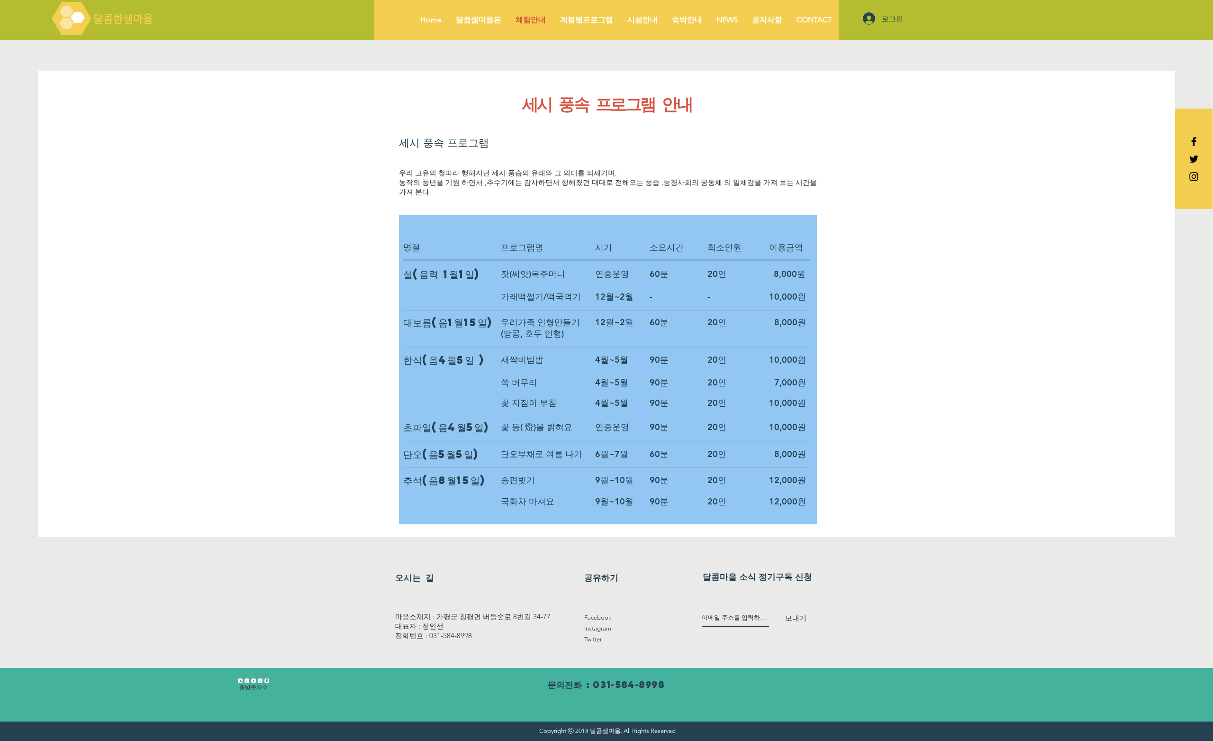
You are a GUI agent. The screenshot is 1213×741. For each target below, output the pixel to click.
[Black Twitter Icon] (1194, 159)
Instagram (597, 628)
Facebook (597, 617)
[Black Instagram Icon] (1194, 177)
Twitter (593, 639)
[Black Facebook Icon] (1194, 141)
